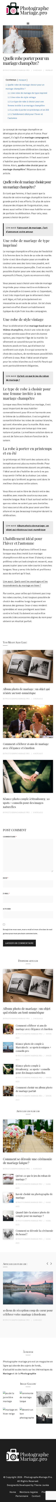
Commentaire (10, 836)
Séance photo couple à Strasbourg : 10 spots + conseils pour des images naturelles (26, 803)
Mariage (49, 70)
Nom (5, 878)
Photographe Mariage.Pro (38, 1477)
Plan (44, 1491)
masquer (22, 80)
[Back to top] (53, 1499)
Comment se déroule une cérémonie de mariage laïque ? (27, 1161)
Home (13, 1491)
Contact (36, 1495)
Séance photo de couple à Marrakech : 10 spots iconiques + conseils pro (33, 1047)
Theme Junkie (41, 1485)
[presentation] (47, 1264)
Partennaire (22, 1495)
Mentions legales (29, 1491)
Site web (7, 909)
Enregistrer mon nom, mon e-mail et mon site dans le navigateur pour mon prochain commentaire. (27, 931)
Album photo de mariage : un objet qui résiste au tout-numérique (26, 1010)
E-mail (6, 893)
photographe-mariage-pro (17, 70)
